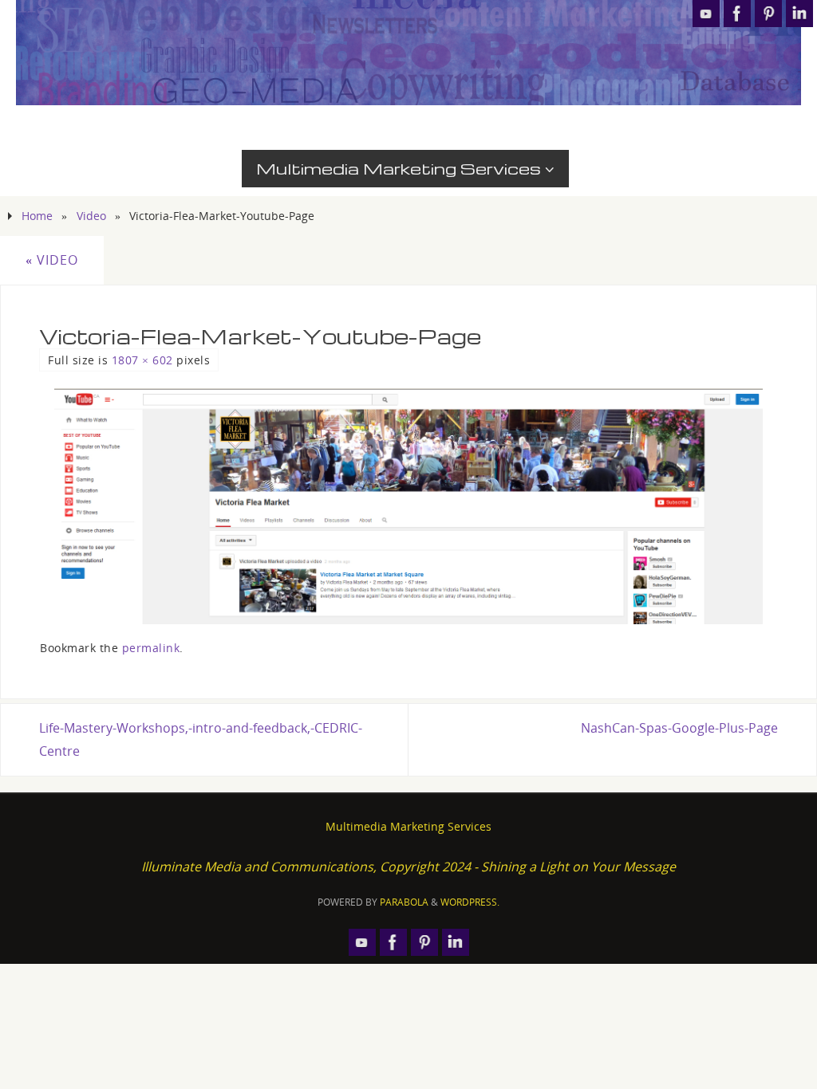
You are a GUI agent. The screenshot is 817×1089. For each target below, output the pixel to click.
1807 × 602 (142, 360)
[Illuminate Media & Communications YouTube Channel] (706, 13)
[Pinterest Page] (768, 13)
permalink (151, 647)
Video (91, 215)
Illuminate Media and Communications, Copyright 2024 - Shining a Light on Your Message (408, 866)
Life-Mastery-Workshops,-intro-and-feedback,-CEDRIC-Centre (200, 739)
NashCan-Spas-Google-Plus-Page (679, 728)
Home (37, 215)
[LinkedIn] (799, 13)
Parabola (404, 902)
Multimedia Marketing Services (408, 826)
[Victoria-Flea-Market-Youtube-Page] (408, 506)
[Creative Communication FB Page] (737, 13)
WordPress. (469, 902)
